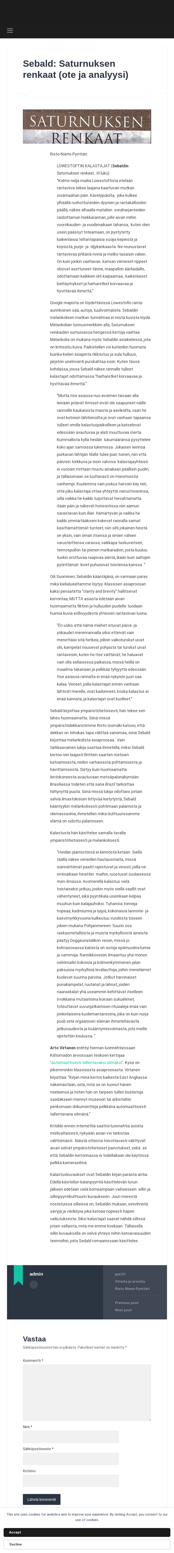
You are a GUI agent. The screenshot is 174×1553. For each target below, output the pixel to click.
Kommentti (33, 1361)
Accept (15, 1532)
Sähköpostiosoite (38, 1449)
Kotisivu (29, 1471)
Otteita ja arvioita (130, 1281)
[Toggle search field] (164, 30)
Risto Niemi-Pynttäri (132, 1289)
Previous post (127, 1303)
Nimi (27, 1427)
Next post (123, 1310)
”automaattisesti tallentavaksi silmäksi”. (87, 1062)
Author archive (34, 1285)
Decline (16, 1544)
